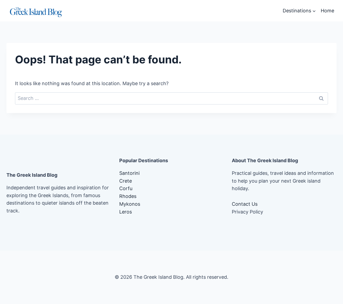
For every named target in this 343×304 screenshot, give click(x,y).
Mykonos (129, 204)
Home (327, 10)
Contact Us (245, 204)
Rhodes (127, 196)
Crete (125, 181)
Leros (125, 212)
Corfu (125, 188)
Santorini (129, 173)
